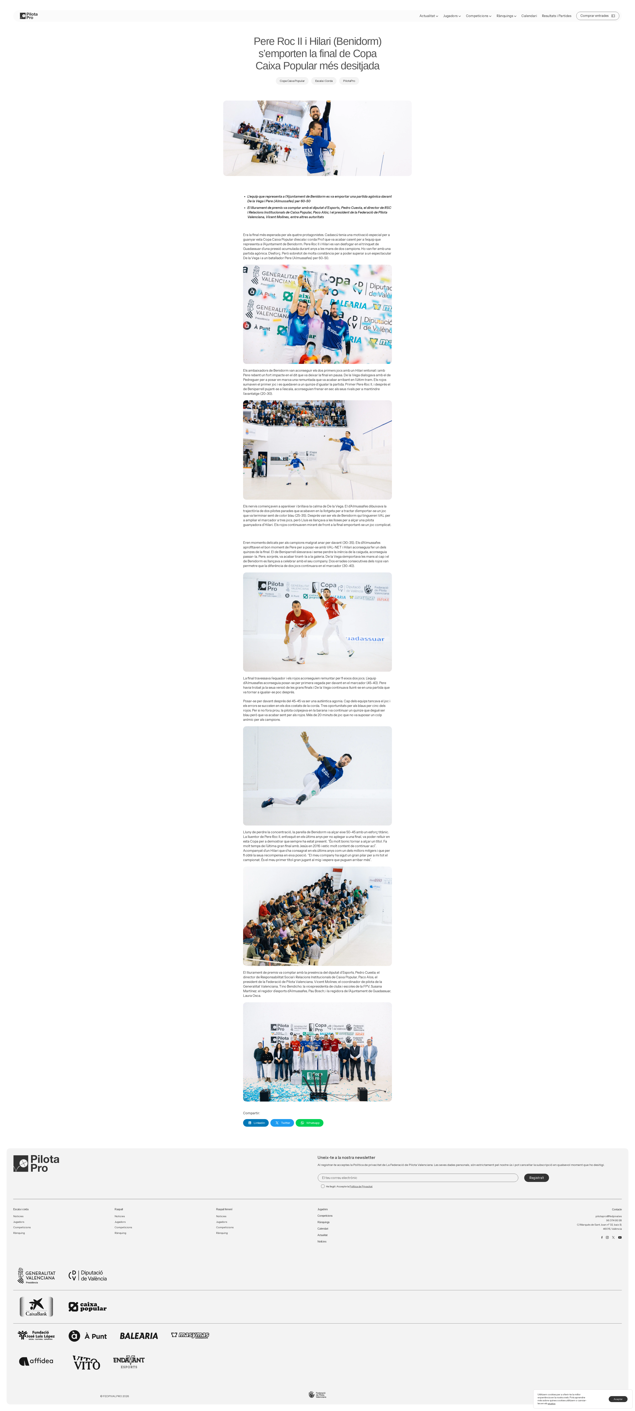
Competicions (477, 16)
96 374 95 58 (614, 1220)
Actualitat (427, 16)
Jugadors (450, 16)
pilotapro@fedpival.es (608, 1216)
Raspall (119, 1209)
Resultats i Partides (556, 16)
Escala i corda (20, 1209)
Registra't (536, 1178)
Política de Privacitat (361, 1186)
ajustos (551, 1403)
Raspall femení (224, 1209)
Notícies (322, 1241)
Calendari (529, 16)
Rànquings (505, 16)
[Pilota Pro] (29, 16)
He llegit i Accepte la (349, 1186)
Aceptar (618, 1398)
